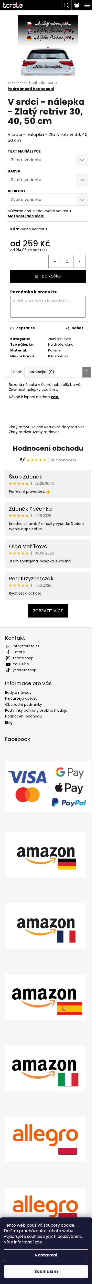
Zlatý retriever (59, 338)
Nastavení (46, 1255)
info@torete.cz (26, 646)
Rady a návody (18, 692)
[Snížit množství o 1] (55, 261)
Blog (9, 722)
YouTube (21, 663)
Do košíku (51, 276)
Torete (19, 651)
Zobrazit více (48, 611)
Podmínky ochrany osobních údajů (36, 710)
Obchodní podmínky (23, 704)
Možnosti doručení (26, 216)
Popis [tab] (18, 371)
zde (38, 1242)
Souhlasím (46, 1271)
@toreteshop (24, 670)
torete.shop (23, 658)
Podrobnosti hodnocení (31, 88)
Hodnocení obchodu (48, 448)
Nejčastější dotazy (21, 698)
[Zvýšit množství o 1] (79, 261)
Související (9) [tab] (41, 371)
